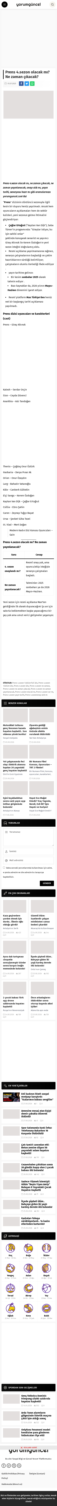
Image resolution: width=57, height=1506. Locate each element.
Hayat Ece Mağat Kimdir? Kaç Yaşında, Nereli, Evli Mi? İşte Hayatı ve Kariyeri (40, 802)
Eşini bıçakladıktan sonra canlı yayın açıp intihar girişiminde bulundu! (14, 802)
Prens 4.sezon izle (21, 686)
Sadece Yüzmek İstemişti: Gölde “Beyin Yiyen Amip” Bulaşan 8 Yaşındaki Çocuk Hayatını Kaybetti (36, 1185)
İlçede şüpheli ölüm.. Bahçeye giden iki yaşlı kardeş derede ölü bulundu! (41, 961)
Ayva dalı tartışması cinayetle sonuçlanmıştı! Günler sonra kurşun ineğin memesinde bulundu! (14, 962)
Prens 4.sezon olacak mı (25, 692)
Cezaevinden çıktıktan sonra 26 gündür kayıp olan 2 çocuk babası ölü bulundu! (37, 1167)
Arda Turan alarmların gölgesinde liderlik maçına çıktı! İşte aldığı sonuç (36, 1415)
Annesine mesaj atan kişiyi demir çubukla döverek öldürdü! (36, 1113)
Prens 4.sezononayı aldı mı (36, 695)
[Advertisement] (28, 39)
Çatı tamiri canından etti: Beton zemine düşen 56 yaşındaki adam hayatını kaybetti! (35, 1149)
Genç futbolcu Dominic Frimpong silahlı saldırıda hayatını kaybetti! (35, 1398)
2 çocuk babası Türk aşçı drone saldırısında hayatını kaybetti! (13, 1002)
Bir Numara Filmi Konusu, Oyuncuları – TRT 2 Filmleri (40, 764)
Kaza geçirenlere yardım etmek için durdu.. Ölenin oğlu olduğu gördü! (13, 920)
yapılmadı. (11, 306)
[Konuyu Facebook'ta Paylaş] (21, 83)
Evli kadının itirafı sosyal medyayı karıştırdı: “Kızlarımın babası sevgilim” (37, 1096)
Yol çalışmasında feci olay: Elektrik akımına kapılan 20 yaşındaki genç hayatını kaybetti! (15, 766)
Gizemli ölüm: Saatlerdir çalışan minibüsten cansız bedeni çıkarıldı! (40, 920)
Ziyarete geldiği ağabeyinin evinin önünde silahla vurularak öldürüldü (39, 730)
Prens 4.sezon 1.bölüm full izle (25, 683)
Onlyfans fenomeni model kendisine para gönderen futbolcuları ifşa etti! (35, 1432)
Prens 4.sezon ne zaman (40, 686)
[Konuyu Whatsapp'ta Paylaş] (32, 83)
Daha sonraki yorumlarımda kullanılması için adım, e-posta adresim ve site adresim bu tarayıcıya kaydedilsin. (27, 872)
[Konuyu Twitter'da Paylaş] (26, 83)
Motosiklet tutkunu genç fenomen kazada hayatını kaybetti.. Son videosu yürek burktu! (15, 730)
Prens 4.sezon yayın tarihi (13, 695)
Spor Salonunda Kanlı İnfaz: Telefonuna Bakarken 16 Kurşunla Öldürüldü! (36, 1130)
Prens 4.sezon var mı (44, 692)
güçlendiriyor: (10, 219)
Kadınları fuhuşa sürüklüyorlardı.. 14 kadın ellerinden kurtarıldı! (35, 1221)
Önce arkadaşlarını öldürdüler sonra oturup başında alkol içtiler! (42, 1002)
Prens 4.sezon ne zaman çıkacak (16, 689)
